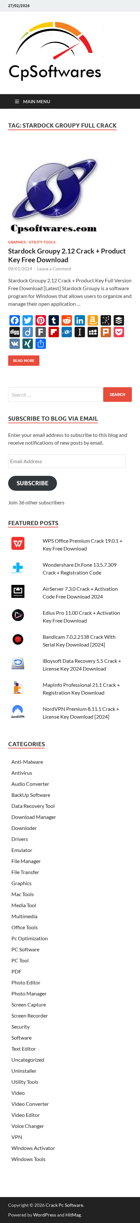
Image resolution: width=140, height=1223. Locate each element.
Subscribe (33, 483)
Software (21, 1037)
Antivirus (21, 773)
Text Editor (23, 1048)
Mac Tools (22, 894)
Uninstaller (23, 1071)
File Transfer (25, 872)
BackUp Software (30, 795)
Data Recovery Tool (33, 806)
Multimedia (24, 916)
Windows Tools (28, 1159)
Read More (21, 359)
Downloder (24, 828)
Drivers (19, 839)
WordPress (44, 1214)
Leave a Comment (54, 268)
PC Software (25, 949)
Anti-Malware (27, 762)
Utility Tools (42, 242)
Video (18, 1093)
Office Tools (24, 927)
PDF (16, 971)
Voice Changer (27, 1126)
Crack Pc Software (64, 1205)
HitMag (73, 1214)
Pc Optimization (29, 938)
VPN (16, 1137)
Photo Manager (29, 993)
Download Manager (33, 817)
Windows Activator (33, 1148)
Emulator (21, 850)
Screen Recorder (29, 1015)
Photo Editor (25, 982)
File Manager (26, 861)
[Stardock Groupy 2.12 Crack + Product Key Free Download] (70, 191)
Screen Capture (28, 1004)
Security (20, 1026)
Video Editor (25, 1115)
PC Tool (20, 960)
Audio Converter (30, 784)
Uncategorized (27, 1059)
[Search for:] (70, 394)
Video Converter (30, 1104)
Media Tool (23, 905)
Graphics (17, 242)
